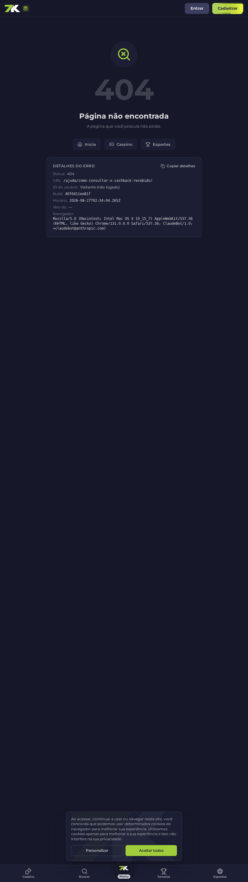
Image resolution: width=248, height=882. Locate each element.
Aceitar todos (151, 850)
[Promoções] (25, 8)
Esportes (162, 144)
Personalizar (97, 850)
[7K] (13, 8)
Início (90, 144)
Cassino (124, 144)
